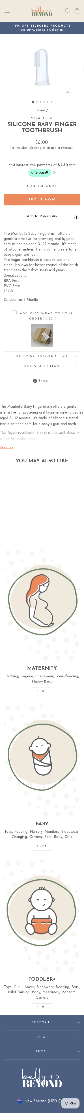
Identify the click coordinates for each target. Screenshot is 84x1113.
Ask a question (42, 366)
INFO (41, 1037)
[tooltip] (76, 217)
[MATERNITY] (42, 604)
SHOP (42, 691)
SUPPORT (41, 1022)
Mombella (42, 118)
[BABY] (42, 760)
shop (42, 1007)
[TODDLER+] (42, 915)
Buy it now (42, 199)
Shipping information (42, 356)
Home (40, 110)
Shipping (35, 148)
